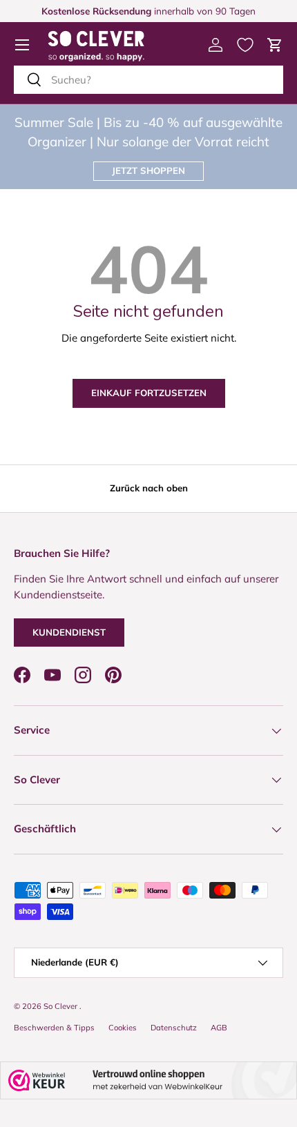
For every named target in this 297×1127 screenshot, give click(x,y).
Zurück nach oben (149, 487)
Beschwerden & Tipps (54, 1027)
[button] (275, 45)
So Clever (61, 1006)
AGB (219, 1027)
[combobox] (148, 80)
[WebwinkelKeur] (148, 1080)
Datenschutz (174, 1027)
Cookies (122, 1027)
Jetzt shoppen (148, 170)
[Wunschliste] (245, 45)
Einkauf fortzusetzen (149, 392)
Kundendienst (69, 632)
